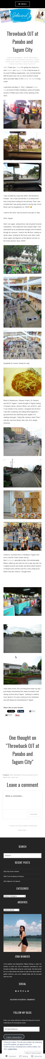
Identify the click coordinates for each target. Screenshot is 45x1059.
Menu (23, 4)
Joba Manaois (33, 57)
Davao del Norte (28, 61)
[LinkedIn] (25, 991)
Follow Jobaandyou (14, 1037)
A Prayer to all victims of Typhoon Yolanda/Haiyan (23, 825)
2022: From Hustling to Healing (14, 876)
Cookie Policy (12, 1049)
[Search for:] (23, 855)
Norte (37, 61)
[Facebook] (16, 991)
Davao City (19, 61)
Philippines (21, 59)
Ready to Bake (22, 830)
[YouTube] (28, 991)
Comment (34, 814)
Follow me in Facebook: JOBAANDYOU (22, 1000)
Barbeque (10, 560)
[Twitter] (18, 991)
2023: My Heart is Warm (11, 871)
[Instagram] (21, 991)
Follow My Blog (22, 1012)
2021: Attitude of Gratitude (12, 881)
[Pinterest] (23, 991)
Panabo (11, 64)
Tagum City (29, 59)
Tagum (25, 64)
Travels (36, 59)
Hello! (6, 67)
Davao (14, 59)
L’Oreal (18, 67)
